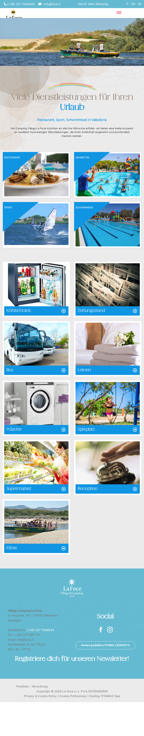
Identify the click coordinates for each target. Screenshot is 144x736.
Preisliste (22, 686)
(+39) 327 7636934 (20, 4)
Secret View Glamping (93, 4)
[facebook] (101, 629)
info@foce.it (51, 4)
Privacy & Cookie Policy (40, 696)
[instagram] (110, 629)
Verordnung (40, 686)
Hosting (94, 696)
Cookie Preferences (73, 696)
